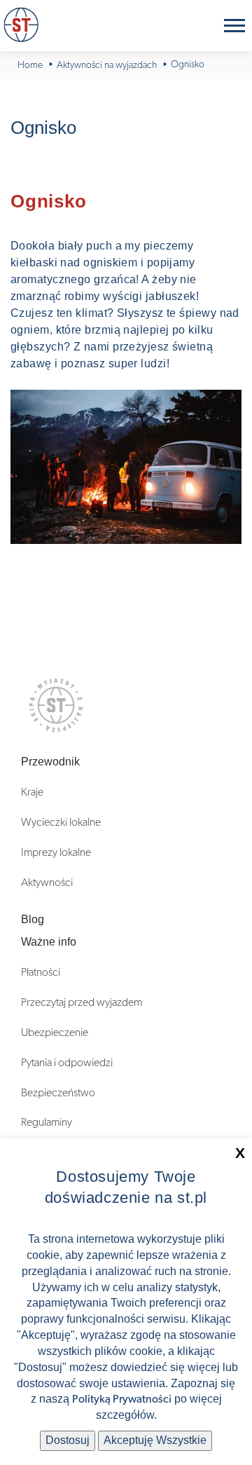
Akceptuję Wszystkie (155, 1440)
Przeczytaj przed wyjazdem (81, 1002)
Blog (32, 919)
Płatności (40, 972)
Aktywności (47, 882)
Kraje (32, 792)
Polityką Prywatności (122, 1399)
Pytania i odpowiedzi (67, 1062)
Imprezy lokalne (56, 852)
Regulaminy (46, 1122)
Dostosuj (68, 1440)
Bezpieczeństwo (58, 1092)
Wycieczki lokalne (61, 822)
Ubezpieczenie (54, 1032)
